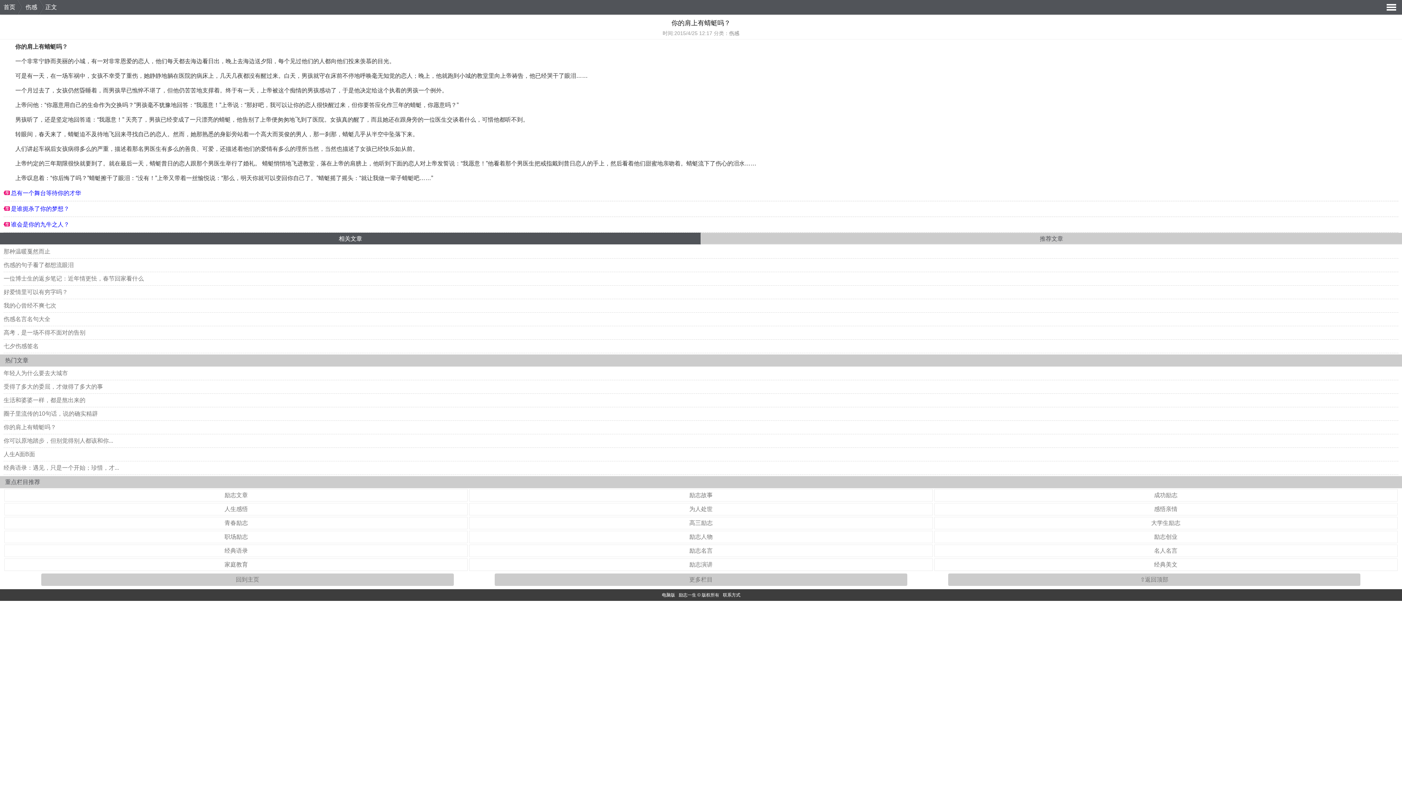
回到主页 (247, 579)
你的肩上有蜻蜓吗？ (30, 427)
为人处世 (701, 509)
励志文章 (236, 495)
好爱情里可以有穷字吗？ (36, 292)
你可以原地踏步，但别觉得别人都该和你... (58, 441)
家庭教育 (236, 564)
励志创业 (1165, 537)
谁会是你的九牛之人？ (40, 224)
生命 (93, 105)
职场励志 (236, 537)
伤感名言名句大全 (27, 319)
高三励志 (701, 523)
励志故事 (701, 495)
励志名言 (701, 551)
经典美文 (1165, 564)
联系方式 (731, 595)
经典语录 (236, 551)
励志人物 (701, 537)
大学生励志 (1165, 523)
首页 (9, 7)
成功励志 (1165, 495)
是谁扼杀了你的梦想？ (40, 209)
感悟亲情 (1165, 509)
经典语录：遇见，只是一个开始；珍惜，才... (61, 468)
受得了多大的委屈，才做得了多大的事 (53, 387)
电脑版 (668, 595)
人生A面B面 (19, 454)
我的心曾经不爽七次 (30, 305)
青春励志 (236, 523)
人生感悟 (236, 509)
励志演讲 (701, 564)
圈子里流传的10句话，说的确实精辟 (51, 414)
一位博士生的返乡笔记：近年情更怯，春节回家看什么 (74, 278)
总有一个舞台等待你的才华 (46, 193)
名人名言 (1165, 551)
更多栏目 (701, 579)
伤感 (31, 7)
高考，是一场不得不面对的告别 (44, 332)
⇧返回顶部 (1154, 579)
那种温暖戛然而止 (27, 251)
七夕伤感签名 (21, 346)
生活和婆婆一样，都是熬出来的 (44, 400)
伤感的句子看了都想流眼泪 (39, 265)
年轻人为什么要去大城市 (36, 373)
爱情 (266, 149)
